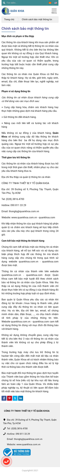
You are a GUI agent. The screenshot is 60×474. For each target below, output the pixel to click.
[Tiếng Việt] (50, 3)
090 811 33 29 (23, 434)
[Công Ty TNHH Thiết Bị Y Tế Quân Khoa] (13, 11)
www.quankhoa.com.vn (28, 444)
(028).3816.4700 (19, 428)
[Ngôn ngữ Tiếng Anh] (55, 3)
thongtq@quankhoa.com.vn (28, 439)
